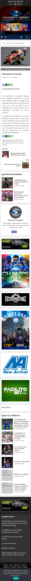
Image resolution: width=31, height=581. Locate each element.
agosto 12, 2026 (19, 185)
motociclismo (6, 142)
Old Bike (5, 145)
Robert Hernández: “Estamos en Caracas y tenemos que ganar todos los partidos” (7, 488)
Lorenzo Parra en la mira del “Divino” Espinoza (7, 449)
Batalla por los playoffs (7, 475)
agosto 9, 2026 (19, 199)
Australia (8, 140)
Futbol (11, 565)
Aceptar (16, 578)
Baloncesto (17, 565)
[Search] (27, 37)
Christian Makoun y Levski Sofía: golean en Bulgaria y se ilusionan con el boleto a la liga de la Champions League (7, 424)
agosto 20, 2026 (19, 491)
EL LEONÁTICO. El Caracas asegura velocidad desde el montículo (7, 437)
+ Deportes (6, 567)
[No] (29, 575)
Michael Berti (19, 140)
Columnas (13, 567)
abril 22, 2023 (7, 77)
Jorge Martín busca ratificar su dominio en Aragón (7, 183)
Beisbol (6, 565)
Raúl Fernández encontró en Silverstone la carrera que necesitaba (7, 195)
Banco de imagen (22, 567)
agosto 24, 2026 (19, 429)
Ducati (13, 140)
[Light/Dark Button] (22, 37)
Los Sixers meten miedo (7, 462)
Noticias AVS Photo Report (17, 142)
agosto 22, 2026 (19, 440)
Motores (24, 565)
